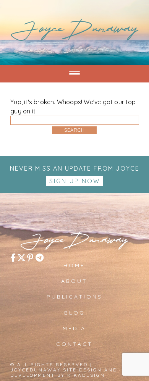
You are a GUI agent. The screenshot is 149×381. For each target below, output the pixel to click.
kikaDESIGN (86, 375)
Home (74, 265)
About (74, 281)
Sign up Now (74, 181)
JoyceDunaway (74, 31)
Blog (74, 312)
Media (74, 328)
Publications (74, 296)
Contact (74, 344)
